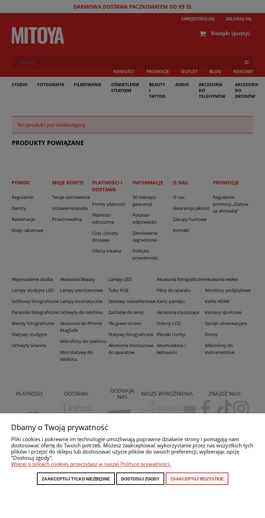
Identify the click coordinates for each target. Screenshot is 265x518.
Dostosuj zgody (140, 479)
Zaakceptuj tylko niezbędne (76, 479)
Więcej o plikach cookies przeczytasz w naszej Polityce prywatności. (91, 463)
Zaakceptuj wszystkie (197, 479)
